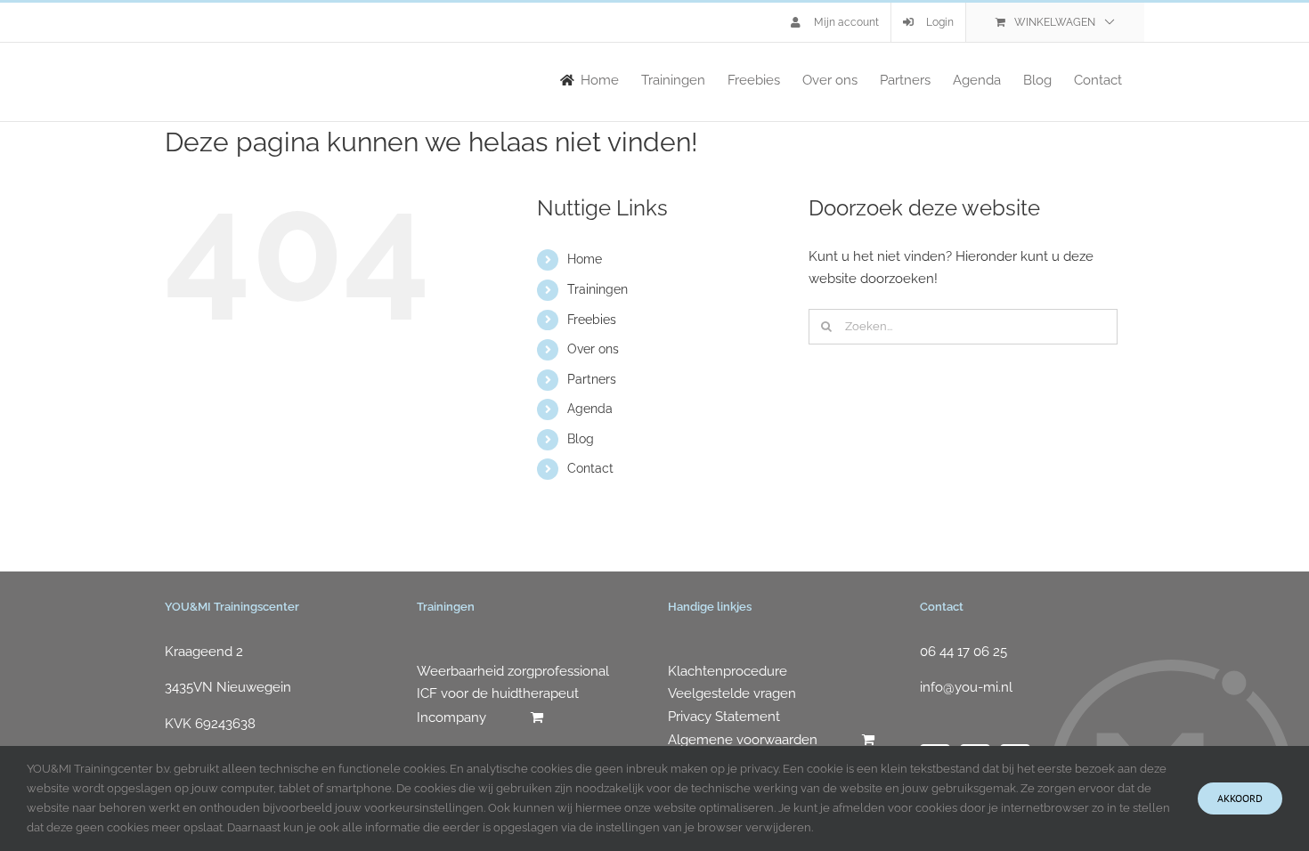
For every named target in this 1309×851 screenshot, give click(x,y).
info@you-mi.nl (966, 687)
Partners (591, 379)
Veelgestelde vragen (732, 693)
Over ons (593, 349)
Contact (590, 468)
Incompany (451, 717)
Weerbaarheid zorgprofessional (513, 671)
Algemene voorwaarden (742, 740)
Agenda (590, 408)
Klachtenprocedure (727, 671)
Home (584, 259)
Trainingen (597, 289)
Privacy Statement (724, 717)
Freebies (591, 319)
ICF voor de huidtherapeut (498, 693)
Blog (580, 439)
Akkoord (1240, 798)
